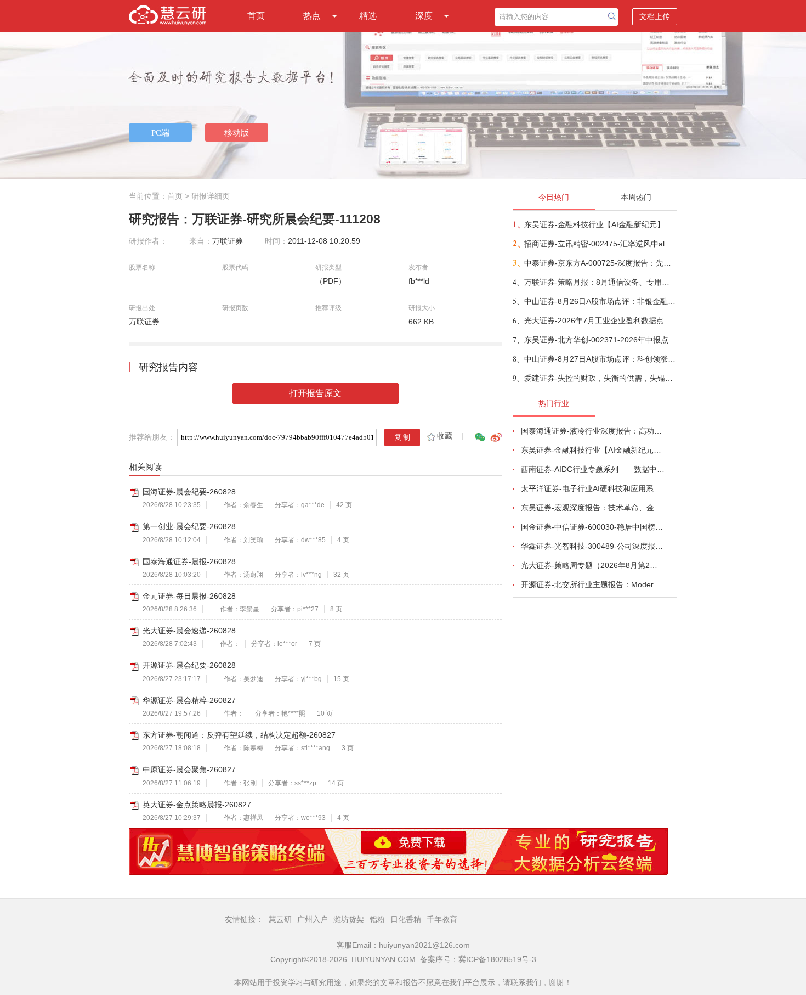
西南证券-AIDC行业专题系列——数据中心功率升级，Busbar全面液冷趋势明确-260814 (593, 469)
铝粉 (377, 919)
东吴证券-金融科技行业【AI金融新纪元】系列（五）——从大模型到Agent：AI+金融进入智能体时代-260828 (600, 224)
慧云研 (280, 919)
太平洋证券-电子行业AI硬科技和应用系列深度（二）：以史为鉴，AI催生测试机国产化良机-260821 (593, 488)
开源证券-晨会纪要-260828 (189, 665)
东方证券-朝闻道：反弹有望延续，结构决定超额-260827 (239, 734)
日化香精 (405, 919)
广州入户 (312, 919)
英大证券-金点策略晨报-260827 (197, 804)
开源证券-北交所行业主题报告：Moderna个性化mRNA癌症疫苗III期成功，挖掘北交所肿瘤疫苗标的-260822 (593, 584)
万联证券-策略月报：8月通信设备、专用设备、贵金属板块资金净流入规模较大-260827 (600, 282)
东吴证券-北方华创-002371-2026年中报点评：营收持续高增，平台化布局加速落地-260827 (600, 339)
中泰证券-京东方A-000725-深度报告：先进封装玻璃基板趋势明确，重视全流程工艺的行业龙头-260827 (600, 262)
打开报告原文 (315, 393)
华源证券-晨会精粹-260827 (189, 700)
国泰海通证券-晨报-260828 (189, 561)
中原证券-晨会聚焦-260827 (189, 769)
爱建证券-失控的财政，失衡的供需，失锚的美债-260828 (600, 378)
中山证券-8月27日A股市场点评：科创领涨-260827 (600, 359)
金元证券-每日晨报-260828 (189, 596)
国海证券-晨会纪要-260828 (189, 491)
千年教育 (442, 919)
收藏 (444, 435)
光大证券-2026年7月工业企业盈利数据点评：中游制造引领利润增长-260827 (600, 320)
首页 (256, 15)
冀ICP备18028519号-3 (497, 959)
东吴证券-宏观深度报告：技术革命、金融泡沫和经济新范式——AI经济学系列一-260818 (593, 507)
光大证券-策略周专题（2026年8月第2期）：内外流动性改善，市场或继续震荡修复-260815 (593, 565)
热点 (312, 15)
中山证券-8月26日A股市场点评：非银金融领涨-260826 (600, 301)
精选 (368, 15)
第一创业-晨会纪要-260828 (189, 526)
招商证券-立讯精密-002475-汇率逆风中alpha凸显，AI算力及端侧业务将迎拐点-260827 (600, 243)
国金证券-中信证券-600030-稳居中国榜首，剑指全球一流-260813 (593, 526)
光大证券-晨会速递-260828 (189, 630)
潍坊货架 (348, 919)
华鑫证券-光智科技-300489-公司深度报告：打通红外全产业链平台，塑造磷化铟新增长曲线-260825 (593, 546)
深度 (424, 15)
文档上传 (654, 16)
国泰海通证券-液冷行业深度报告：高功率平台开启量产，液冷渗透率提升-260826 (593, 430)
